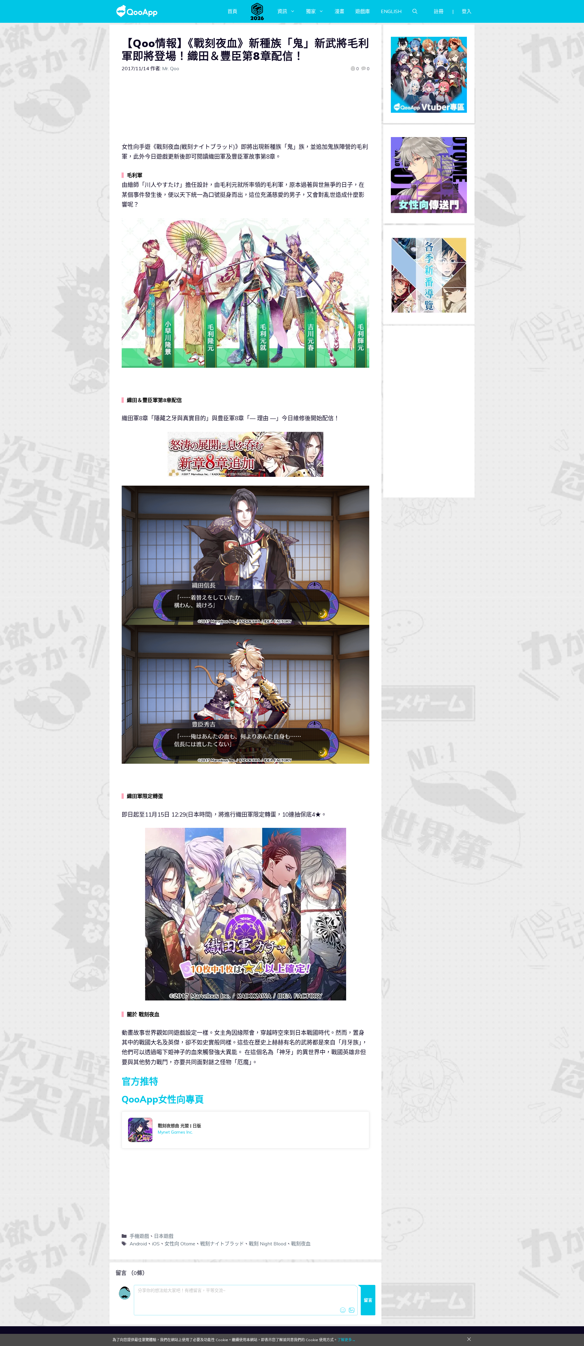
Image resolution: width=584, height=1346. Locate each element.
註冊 (438, 11)
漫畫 (339, 11)
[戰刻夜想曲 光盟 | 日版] (245, 1130)
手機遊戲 (139, 1236)
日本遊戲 (163, 1236)
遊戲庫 (362, 11)
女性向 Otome (180, 1244)
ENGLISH (391, 11)
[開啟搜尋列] (415, 11)
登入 (466, 11)
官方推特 (140, 1081)
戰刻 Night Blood (267, 1244)
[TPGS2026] (257, 11)
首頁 (232, 11)
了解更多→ (346, 1339)
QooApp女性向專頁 (163, 1099)
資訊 (282, 11)
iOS (156, 1244)
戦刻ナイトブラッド (222, 1244)
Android (138, 1244)
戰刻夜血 (301, 1244)
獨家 (311, 11)
